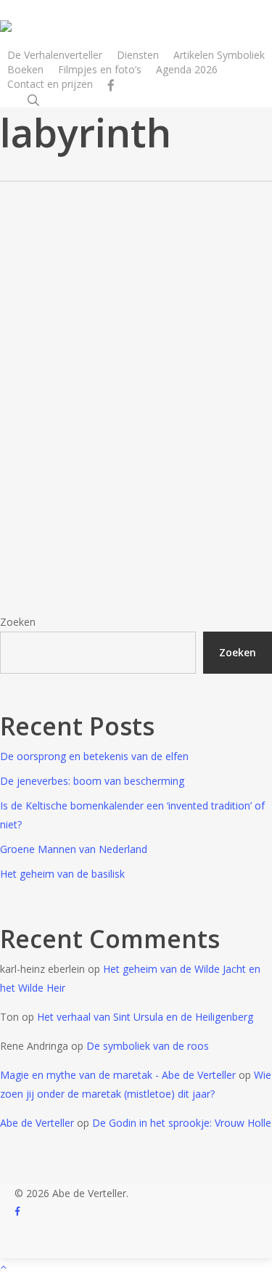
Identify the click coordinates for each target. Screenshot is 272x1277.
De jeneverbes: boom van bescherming (92, 781)
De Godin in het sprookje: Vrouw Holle (181, 1123)
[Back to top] (136, 1267)
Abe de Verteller (37, 1123)
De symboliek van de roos (147, 1046)
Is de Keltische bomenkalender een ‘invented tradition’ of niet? (132, 815)
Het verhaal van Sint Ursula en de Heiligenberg (145, 1017)
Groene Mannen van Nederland (73, 849)
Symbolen (47, 363)
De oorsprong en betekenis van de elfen (94, 756)
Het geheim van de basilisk (62, 874)
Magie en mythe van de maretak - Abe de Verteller (118, 1075)
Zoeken (18, 622)
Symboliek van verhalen (48, 397)
